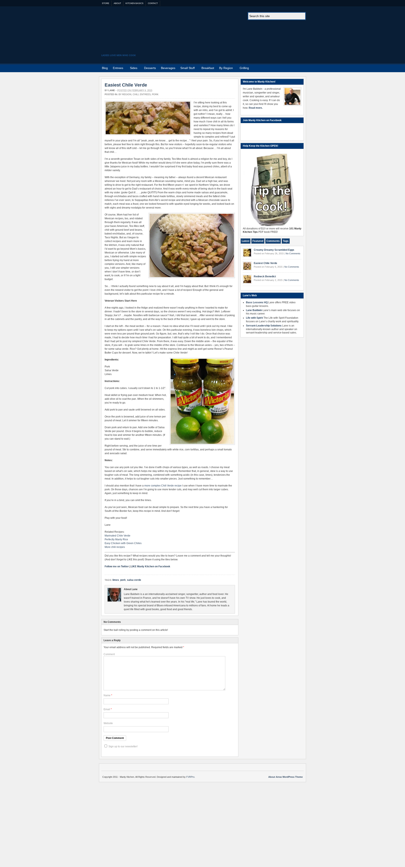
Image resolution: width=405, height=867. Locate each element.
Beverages (168, 68)
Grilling (244, 68)
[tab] (245, 241)
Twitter (301, 68)
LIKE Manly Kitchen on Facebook (150, 566)
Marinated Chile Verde (117, 535)
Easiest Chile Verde (126, 85)
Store (105, 3)
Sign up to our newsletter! (123, 746)
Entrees (116, 68)
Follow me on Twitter (117, 566)
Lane (111, 90)
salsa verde (134, 579)
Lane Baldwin (254, 310)
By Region (225, 68)
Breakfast (207, 68)
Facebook (296, 68)
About (117, 3)
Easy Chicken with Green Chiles (123, 543)
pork (123, 579)
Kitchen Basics (134, 3)
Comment (109, 654)
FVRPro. (190, 777)
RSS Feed (291, 68)
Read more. (256, 107)
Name (107, 695)
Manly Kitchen (203, 33)
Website (108, 723)
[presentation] (245, 241)
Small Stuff (186, 68)
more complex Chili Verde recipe (163, 485)
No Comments (293, 253)
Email (107, 709)
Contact (153, 3)
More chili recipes (115, 547)
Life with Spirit (254, 317)
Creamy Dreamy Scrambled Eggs (274, 249)
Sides (132, 68)
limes (115, 579)
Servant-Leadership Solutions (264, 325)
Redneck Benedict (265, 276)
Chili (136, 94)
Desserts (150, 68)
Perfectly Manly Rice (116, 539)
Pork (155, 94)
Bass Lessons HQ (257, 302)
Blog (105, 68)
